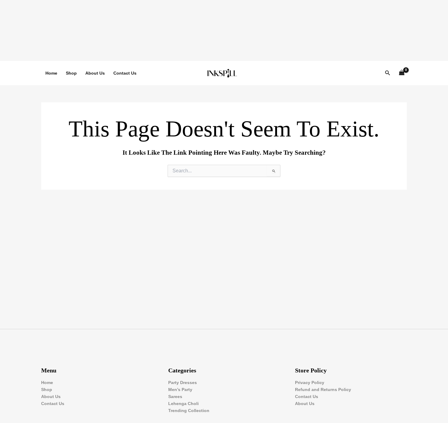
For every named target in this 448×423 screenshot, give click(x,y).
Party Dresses (182, 382)
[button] (387, 73)
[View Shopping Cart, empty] (402, 73)
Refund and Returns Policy (323, 389)
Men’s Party (180, 389)
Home (51, 73)
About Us (95, 73)
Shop (71, 73)
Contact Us (125, 73)
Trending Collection (188, 410)
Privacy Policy (309, 382)
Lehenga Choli (183, 403)
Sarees (175, 396)
